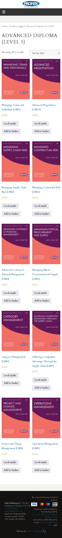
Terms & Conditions (50, 514)
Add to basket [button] (11, 131)
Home (5, 26)
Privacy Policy (36, 514)
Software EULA (51, 517)
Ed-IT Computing (34, 531)
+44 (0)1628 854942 (12, 508)
